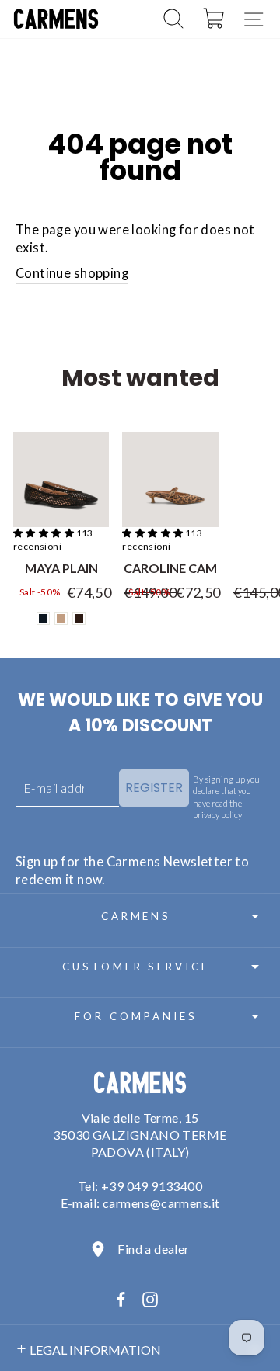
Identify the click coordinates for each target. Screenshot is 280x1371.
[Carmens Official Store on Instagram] (150, 1298)
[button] (44, 533)
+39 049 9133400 (151, 1185)
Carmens (136, 916)
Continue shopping (72, 273)
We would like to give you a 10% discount (140, 713)
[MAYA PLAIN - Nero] (43, 618)
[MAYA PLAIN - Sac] (61, 618)
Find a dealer (153, 1248)
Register (154, 788)
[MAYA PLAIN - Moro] (79, 618)
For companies (136, 1016)
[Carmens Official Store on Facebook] (121, 1299)
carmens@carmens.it (161, 1203)
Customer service (136, 966)
